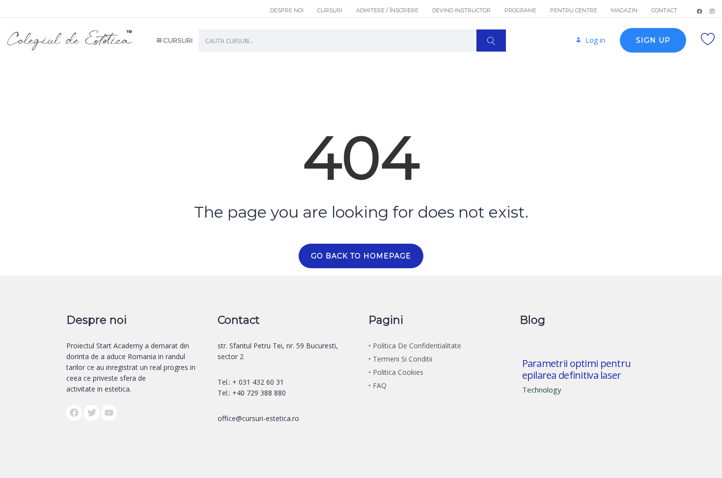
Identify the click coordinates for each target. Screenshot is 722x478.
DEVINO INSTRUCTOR (461, 10)
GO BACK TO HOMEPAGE (361, 256)
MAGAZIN (624, 10)
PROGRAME (520, 10)
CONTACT (664, 10)
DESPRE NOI (287, 10)
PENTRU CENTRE (573, 10)
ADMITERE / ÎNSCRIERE (387, 10)
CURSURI (329, 10)
